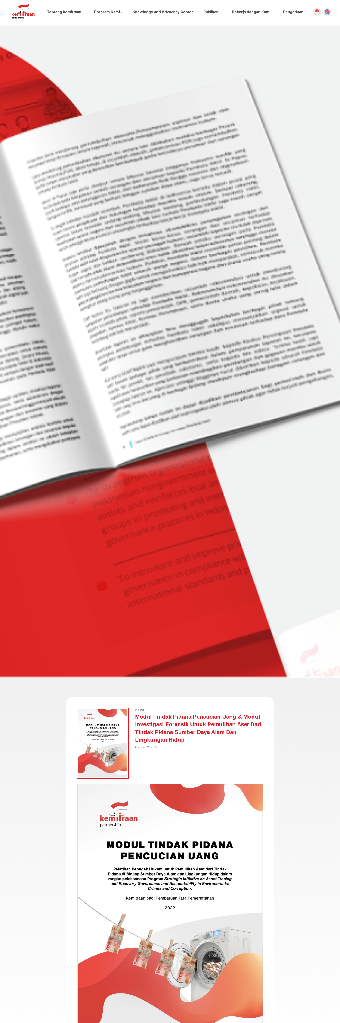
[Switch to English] (327, 11)
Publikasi (211, 11)
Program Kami (107, 11)
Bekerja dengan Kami (251, 11)
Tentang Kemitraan (64, 11)
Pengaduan (293, 11)
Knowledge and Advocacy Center (163, 11)
